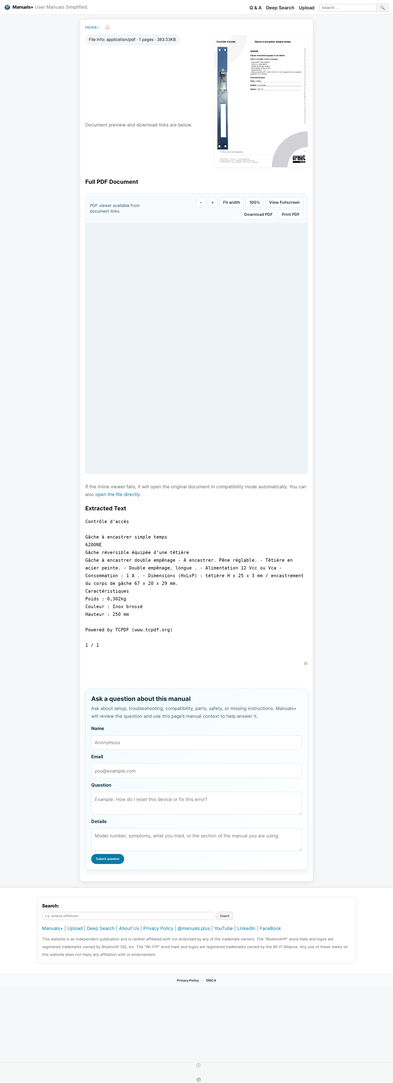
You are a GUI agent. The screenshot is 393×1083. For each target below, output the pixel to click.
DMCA (211, 980)
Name (97, 728)
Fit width (231, 202)
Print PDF (291, 214)
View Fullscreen (284, 202)
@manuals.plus (194, 928)
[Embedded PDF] (196, 348)
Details (99, 821)
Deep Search (280, 7)
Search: (50, 906)
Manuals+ (23, 7)
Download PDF (258, 214)
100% (254, 202)
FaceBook (270, 928)
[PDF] (107, 27)
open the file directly (117, 494)
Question (101, 785)
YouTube (223, 928)
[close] (198, 1065)
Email (97, 756)
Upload (307, 7)
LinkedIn (246, 928)
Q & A (255, 7)
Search (224, 916)
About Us (129, 928)
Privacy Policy (158, 928)
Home (91, 27)
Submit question (107, 859)
